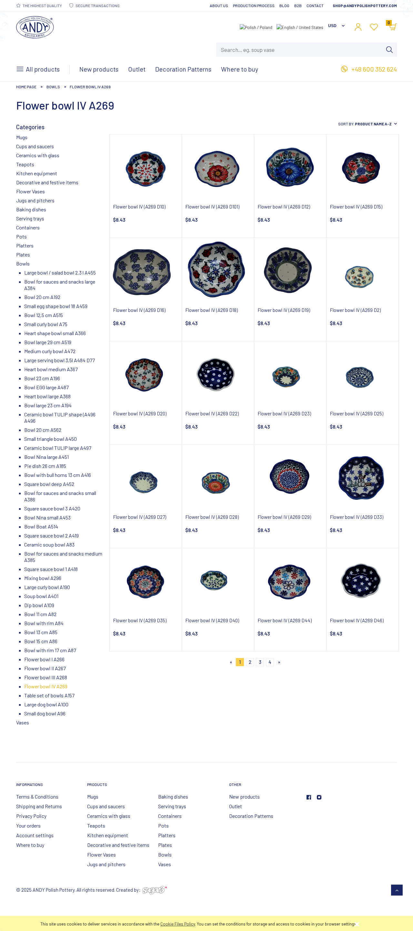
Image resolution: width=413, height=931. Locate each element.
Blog (284, 5)
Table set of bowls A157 (49, 695)
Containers (28, 227)
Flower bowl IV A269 (45, 686)
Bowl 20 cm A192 (42, 297)
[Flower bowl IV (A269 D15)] (362, 167)
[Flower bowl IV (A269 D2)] (362, 271)
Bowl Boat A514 (41, 526)
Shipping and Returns (39, 806)
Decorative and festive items (47, 182)
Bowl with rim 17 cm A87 (50, 650)
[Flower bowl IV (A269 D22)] (218, 374)
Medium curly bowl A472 (50, 351)
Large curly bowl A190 (47, 587)
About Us (219, 5)
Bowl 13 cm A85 (40, 632)
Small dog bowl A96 (44, 713)
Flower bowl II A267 (45, 668)
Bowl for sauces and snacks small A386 (60, 496)
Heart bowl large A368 (47, 396)
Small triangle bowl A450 (50, 439)
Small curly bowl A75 (45, 324)
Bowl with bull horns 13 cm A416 (57, 475)
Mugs (21, 137)
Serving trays (30, 218)
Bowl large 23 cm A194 (48, 405)
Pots (21, 236)
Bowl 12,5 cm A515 (43, 315)
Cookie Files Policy (177, 923)
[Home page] (35, 26)
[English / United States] (300, 26)
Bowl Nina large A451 (46, 457)
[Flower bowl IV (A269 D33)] (362, 478)
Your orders (28, 825)
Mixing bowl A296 (42, 578)
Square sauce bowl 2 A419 (51, 535)
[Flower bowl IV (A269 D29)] (290, 478)
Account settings (35, 835)
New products (244, 796)
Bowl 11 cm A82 (40, 614)
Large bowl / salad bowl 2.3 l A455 (60, 272)
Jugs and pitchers (35, 200)
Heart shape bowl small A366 (55, 333)
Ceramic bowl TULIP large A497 (57, 448)
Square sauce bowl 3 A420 (52, 508)
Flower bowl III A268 (45, 677)
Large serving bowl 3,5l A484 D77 (59, 360)
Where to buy (30, 845)
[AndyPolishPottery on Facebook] (309, 797)
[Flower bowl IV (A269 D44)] (290, 581)
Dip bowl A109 (39, 605)
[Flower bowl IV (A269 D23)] (290, 374)
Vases (22, 722)
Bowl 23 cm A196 (42, 378)
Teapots (25, 164)
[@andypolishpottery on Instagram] (319, 797)
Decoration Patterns (251, 816)
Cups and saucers (35, 146)
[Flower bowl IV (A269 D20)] (146, 374)
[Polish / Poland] (256, 26)
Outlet (235, 806)
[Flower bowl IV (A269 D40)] (218, 581)
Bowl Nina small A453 (47, 517)
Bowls (23, 263)
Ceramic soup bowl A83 (49, 544)
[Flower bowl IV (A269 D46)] (362, 581)
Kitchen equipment (36, 173)
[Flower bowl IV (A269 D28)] (218, 478)
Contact (315, 5)
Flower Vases (30, 191)
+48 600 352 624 (374, 69)
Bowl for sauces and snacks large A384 (59, 284)
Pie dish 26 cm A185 (45, 466)
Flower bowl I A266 (44, 659)
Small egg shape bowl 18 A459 (55, 306)
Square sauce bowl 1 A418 (51, 569)
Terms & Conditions (37, 796)
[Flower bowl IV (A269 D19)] (290, 271)
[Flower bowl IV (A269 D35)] (146, 581)
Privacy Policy (31, 816)
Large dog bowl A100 (46, 704)
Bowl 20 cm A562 (42, 430)
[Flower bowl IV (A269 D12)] (290, 167)
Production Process (254, 5)
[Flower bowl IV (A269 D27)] (146, 478)
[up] (397, 890)
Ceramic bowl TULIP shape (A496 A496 (60, 417)
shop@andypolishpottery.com (365, 5)
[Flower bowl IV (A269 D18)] (218, 271)
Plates (23, 254)
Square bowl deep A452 (49, 484)
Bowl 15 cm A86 (40, 641)
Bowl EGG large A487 (46, 387)
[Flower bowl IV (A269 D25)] (362, 374)
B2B (298, 5)
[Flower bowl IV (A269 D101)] (218, 167)
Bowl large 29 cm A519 (47, 342)
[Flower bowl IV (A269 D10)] (146, 167)
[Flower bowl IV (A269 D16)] (146, 271)
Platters (25, 245)
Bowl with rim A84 (44, 623)
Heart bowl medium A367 (51, 369)
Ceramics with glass (37, 155)
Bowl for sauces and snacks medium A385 (63, 556)
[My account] (358, 27)
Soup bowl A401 (41, 596)
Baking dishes (31, 209)
